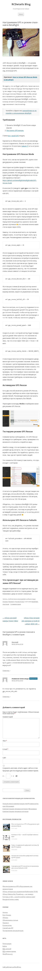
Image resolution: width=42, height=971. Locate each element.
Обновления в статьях (10, 920)
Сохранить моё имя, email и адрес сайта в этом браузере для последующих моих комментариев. (20, 769)
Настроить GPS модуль (15, 130)
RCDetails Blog (21, 4)
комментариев (9, 951)
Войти (5, 946)
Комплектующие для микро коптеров (15, 811)
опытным (6, 604)
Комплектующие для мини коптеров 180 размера (20, 809)
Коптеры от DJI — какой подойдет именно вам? (19, 897)
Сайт (4, 758)
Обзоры (5, 918)
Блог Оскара (7, 915)
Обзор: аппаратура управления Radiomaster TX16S (20, 892)
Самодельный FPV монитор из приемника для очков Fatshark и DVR (25, 867)
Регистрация (7, 944)
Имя (5, 741)
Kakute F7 (24, 146)
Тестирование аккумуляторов (13, 931)
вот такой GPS (13, 136)
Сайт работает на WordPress (12, 967)
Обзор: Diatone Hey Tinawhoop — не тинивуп (18, 894)
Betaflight (35, 602)
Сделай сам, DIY (8, 928)
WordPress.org (7, 954)
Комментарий (8, 717)
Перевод (11, 602)
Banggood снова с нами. (11, 899)
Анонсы (5, 912)
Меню (21, 14)
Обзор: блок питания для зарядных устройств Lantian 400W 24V (30, 621)
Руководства (19, 602)
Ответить (6, 671)
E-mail (5, 749)
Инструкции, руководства (12, 819)
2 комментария (15, 604)
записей (7, 949)
